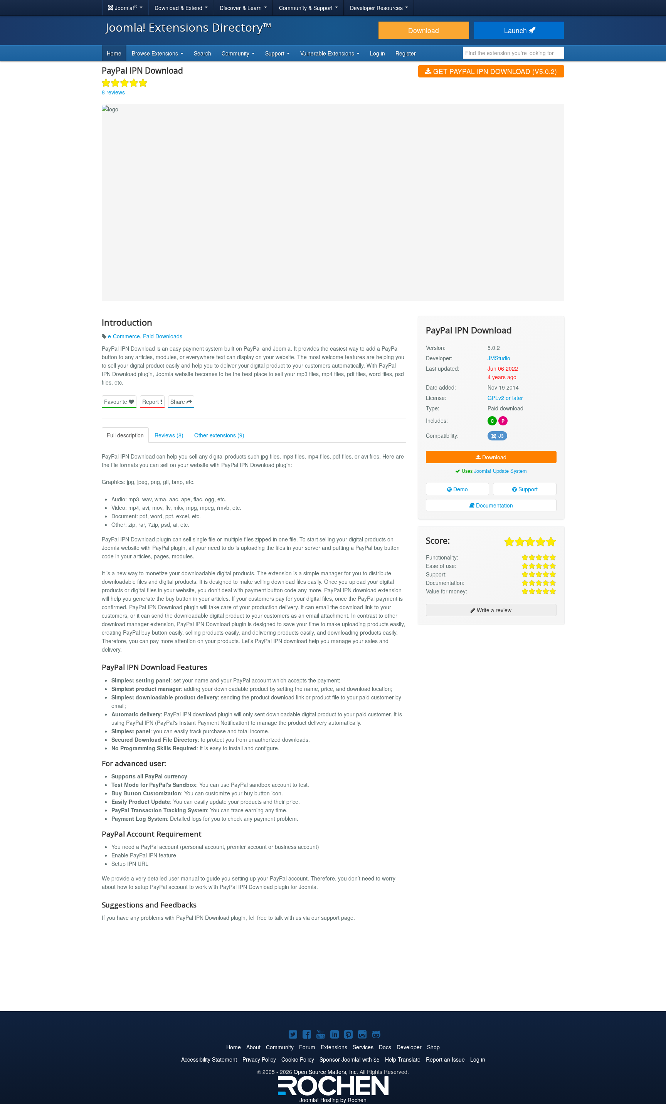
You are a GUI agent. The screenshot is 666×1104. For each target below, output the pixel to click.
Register (405, 53)
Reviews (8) (169, 435)
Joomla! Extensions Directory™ (189, 27)
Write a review (493, 610)
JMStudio (499, 358)
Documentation (493, 505)
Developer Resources (377, 8)
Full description (125, 435)
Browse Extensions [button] (156, 53)
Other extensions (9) (219, 435)
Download (423, 30)
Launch (516, 30)
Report (151, 401)
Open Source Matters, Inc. (326, 1071)
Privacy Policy (259, 1059)
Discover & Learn (241, 8)
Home (114, 53)
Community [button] (236, 53)
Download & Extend (179, 8)
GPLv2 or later (505, 398)
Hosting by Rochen (333, 1100)
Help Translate (402, 1059)
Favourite (116, 401)
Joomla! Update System (500, 470)
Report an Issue (445, 1059)
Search (202, 53)
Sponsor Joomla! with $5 (350, 1059)
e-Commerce (124, 336)
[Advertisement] (491, 680)
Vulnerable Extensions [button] (328, 53)
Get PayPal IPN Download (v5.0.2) (494, 71)
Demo (460, 489)
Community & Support (306, 8)
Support (527, 489)
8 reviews (113, 92)
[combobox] (513, 53)
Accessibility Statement (209, 1059)
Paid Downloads (162, 336)
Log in (377, 53)
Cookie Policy (297, 1059)
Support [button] (275, 53)
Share (178, 401)
